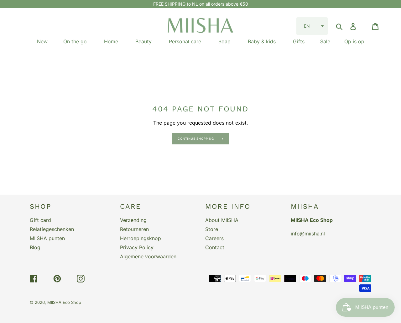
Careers (214, 238)
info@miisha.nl (308, 233)
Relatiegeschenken (52, 229)
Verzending (133, 220)
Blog (35, 247)
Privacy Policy (137, 247)
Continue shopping (196, 138)
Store (211, 229)
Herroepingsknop (140, 238)
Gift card (40, 220)
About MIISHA (221, 220)
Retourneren (134, 229)
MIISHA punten (47, 238)
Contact (214, 247)
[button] (312, 26)
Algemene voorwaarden (148, 256)
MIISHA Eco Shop (64, 302)
